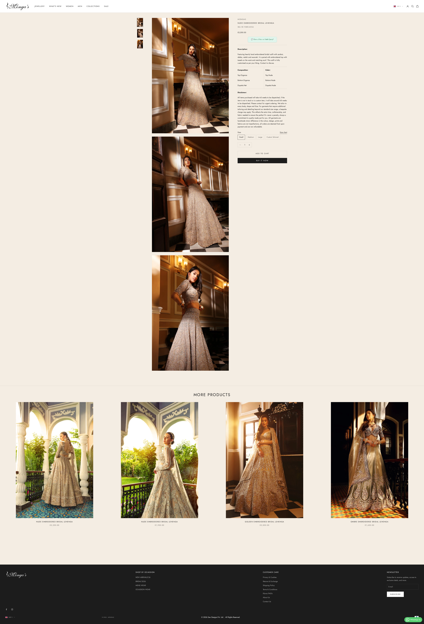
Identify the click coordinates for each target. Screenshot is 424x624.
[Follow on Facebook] (6, 609)
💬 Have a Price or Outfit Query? (262, 39)
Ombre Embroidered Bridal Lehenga (369, 521)
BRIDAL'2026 (141, 581)
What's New (55, 6)
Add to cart (262, 153)
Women (70, 6)
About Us (266, 597)
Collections (93, 6)
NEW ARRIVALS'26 (143, 577)
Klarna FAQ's (268, 593)
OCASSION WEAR (143, 589)
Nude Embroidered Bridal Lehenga (54, 521)
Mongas (242, 19)
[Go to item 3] (140, 44)
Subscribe (395, 594)
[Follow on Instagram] (12, 609)
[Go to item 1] (140, 22)
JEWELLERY (40, 6)
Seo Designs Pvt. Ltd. (216, 617)
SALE (106, 6)
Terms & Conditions (270, 589)
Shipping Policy (269, 585)
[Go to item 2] (140, 33)
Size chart (283, 132)
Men (80, 6)
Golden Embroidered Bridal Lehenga (264, 521)
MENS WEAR (141, 585)
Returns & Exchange (270, 581)
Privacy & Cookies (269, 577)
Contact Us (267, 601)
